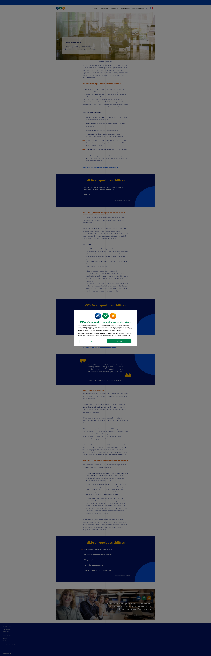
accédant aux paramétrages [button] (85, 335)
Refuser (92, 341)
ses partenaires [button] (106, 325)
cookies (120, 335)
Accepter (119, 341)
